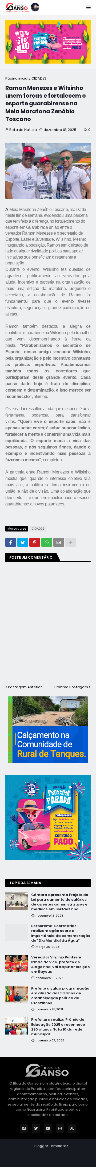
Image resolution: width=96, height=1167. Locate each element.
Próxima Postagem (71, 687)
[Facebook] (10, 542)
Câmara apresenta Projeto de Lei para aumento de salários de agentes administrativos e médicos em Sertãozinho (59, 902)
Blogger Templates (51, 1145)
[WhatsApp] (46, 542)
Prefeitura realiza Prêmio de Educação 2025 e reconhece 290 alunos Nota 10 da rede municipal (58, 1027)
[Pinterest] (34, 542)
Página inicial (16, 78)
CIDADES (38, 78)
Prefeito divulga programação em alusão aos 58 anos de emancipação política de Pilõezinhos (60, 996)
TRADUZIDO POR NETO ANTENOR (48, 1158)
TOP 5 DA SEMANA (25, 882)
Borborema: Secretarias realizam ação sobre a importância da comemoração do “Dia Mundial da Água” (60, 933)
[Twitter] (22, 542)
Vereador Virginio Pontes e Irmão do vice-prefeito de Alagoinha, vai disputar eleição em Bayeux (60, 964)
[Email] (58, 542)
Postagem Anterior (25, 687)
